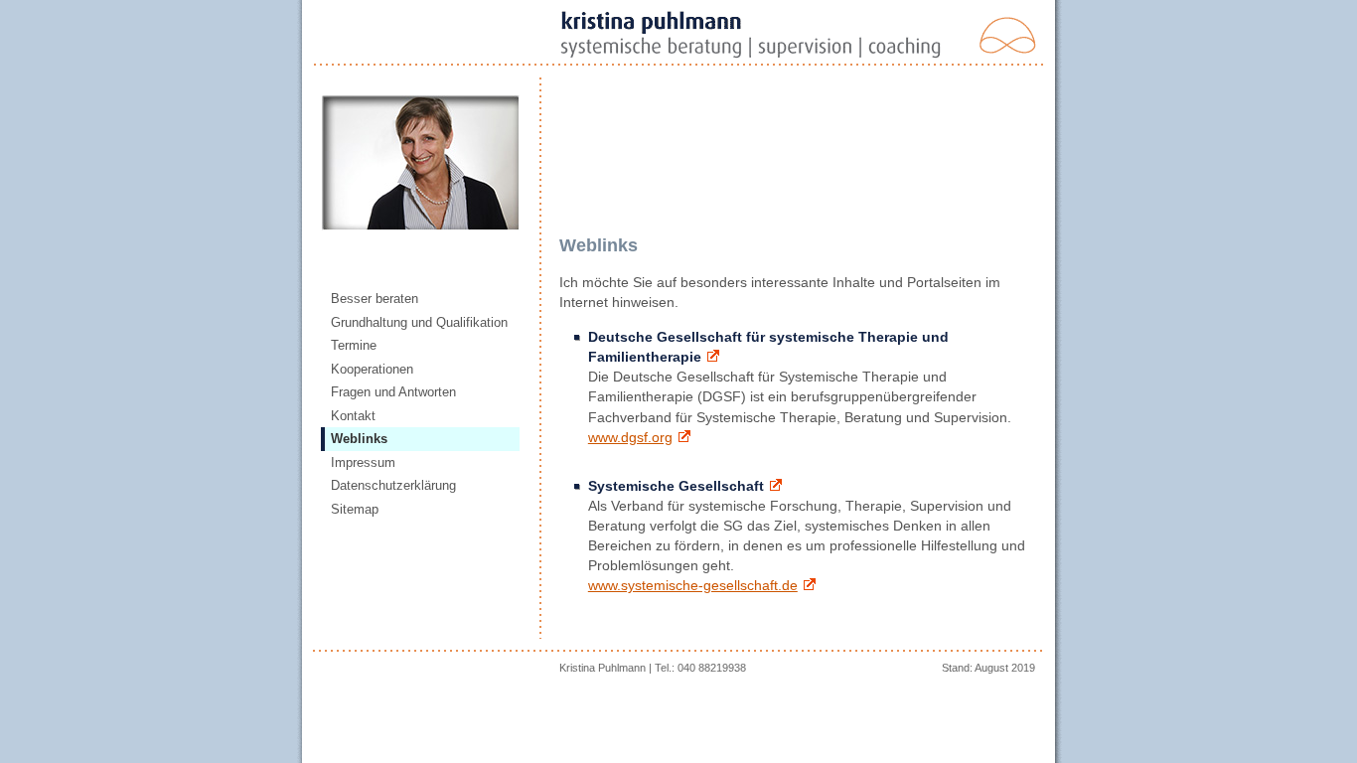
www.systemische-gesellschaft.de (693, 585)
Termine (354, 345)
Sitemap (354, 509)
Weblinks (359, 438)
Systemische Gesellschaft (676, 486)
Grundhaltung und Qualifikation (419, 322)
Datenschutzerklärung (393, 485)
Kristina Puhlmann (602, 668)
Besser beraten (374, 298)
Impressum (363, 462)
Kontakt (353, 415)
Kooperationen (372, 369)
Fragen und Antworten (393, 391)
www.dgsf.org (630, 437)
